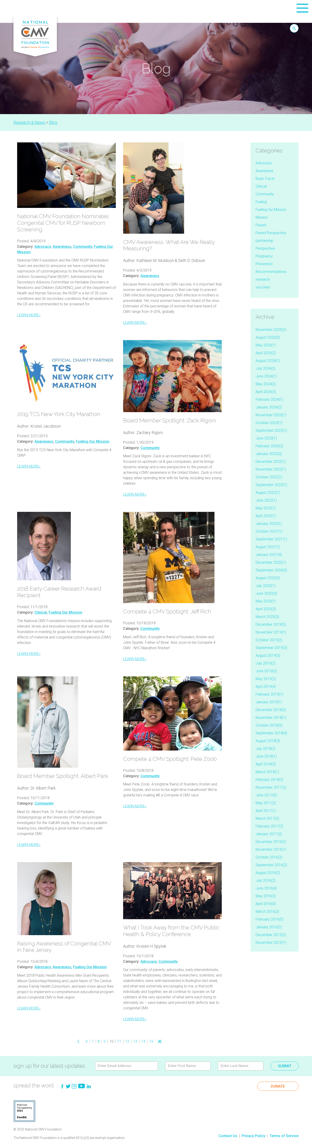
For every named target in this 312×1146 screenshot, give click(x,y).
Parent (261, 225)
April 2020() (266, 609)
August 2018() (268, 741)
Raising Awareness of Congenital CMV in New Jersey (64, 946)
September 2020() (271, 570)
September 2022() (271, 485)
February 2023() (269, 446)
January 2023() (269, 454)
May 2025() (266, 345)
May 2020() (266, 601)
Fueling (261, 202)
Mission (262, 217)
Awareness (62, 246)
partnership (264, 240)
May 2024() (266, 384)
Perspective (265, 248)
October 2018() (269, 725)
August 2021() (268, 547)
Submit (284, 1066)
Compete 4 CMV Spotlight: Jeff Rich (167, 611)
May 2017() (266, 803)
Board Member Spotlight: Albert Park (62, 776)
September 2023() (271, 430)
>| (167, 1041)
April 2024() (266, 392)
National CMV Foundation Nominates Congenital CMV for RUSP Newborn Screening (63, 223)
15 (151, 1041)
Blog (53, 122)
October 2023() (269, 423)
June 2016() (266, 888)
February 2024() (269, 399)
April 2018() (266, 764)
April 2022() (266, 516)
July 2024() (265, 368)
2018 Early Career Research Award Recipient (59, 592)
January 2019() (269, 702)
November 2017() (271, 787)
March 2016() (267, 911)
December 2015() (271, 935)
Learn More (28, 315)
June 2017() (266, 795)
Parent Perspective (271, 233)
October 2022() (269, 477)
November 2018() (271, 717)
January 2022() (269, 523)
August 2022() (268, 492)
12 (127, 1041)
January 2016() (269, 927)
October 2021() (269, 531)
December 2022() (271, 461)
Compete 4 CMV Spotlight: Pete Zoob (170, 759)
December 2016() (271, 842)
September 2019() (271, 648)
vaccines (263, 287)
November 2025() (271, 329)
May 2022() (266, 508)
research (263, 279)
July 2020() (265, 585)
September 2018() (271, 733)
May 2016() (266, 896)
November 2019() (271, 632)
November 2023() (271, 415)
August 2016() (268, 873)
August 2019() (268, 655)
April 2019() (266, 686)
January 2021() (269, 554)
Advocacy (42, 246)
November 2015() (271, 942)
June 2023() (266, 438)
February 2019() (269, 694)
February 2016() (269, 919)
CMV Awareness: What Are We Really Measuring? (169, 245)
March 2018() (267, 772)
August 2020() (268, 578)
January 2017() (269, 834)
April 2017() (266, 810)
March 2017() (267, 818)
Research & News (29, 122)
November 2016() (271, 849)
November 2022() (271, 469)
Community (82, 246)
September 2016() (271, 865)
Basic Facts (265, 178)
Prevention (264, 264)
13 (135, 1041)
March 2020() (267, 617)
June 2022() (266, 500)
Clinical (40, 612)
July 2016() (265, 880)
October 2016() (269, 857)
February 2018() (269, 779)
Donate (278, 1086)
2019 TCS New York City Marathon (58, 414)
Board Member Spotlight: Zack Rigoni (169, 420)
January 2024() (269, 407)
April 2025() (266, 353)
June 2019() (266, 671)
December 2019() (271, 624)
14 (143, 1041)
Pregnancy (264, 256)
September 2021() (271, 539)
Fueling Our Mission (92, 441)
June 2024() (266, 376)
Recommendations (271, 271)
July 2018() (265, 748)
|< (71, 1041)
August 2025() (268, 337)
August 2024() (268, 360)
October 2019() (269, 640)
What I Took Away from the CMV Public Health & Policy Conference (171, 930)
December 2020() (271, 562)
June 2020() (266, 593)
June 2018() (266, 756)
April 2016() (266, 904)
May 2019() (266, 679)
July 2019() (265, 663)
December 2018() (271, 710)
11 (119, 1041)
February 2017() (269, 826)
